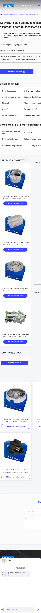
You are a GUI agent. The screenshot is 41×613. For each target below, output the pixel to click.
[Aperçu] (8, 5)
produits (12, 15)
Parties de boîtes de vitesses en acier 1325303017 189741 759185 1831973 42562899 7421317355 (15, 420)
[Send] (38, 609)
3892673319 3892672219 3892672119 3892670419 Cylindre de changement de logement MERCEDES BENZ (15, 198)
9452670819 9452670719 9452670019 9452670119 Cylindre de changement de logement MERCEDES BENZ (15, 244)
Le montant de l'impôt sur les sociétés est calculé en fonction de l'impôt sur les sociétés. (15, 291)
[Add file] (2, 609)
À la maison (25, 6)
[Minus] (38, 560)
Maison (5, 15)
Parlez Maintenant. (15, 72)
